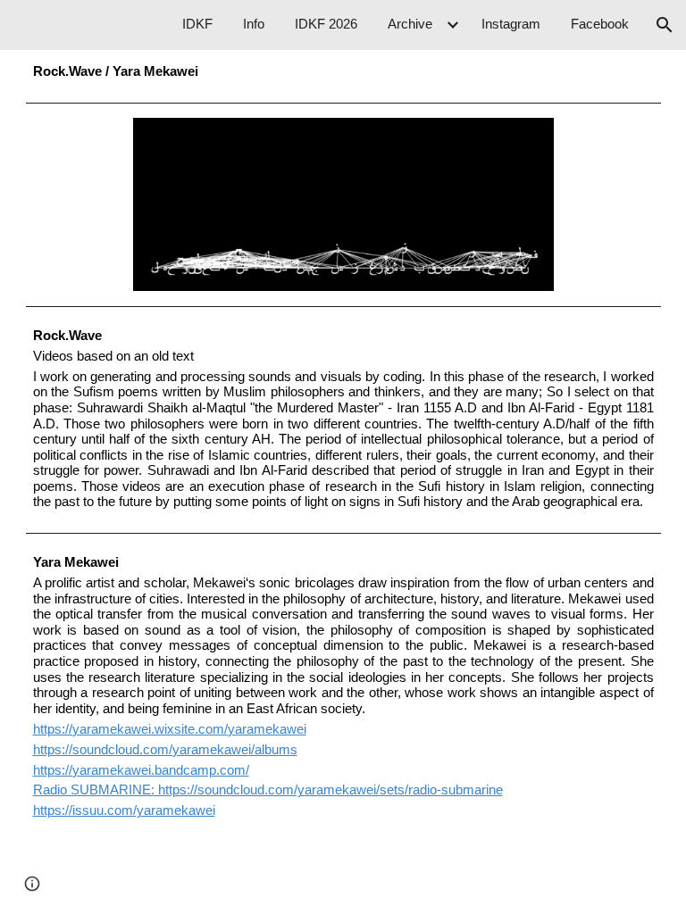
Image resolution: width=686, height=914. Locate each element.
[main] (343, 72)
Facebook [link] (600, 24)
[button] (664, 25)
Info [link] (253, 24)
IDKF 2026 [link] (326, 24)
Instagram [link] (510, 24)
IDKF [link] (197, 24)
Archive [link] (410, 24)
